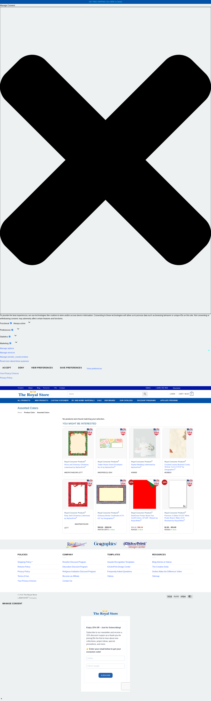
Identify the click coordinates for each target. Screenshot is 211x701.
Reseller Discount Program (74, 562)
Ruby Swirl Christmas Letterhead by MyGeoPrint (77, 517)
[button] (105, 160)
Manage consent (12, 604)
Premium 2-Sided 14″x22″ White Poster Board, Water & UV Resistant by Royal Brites (176, 518)
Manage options (7, 348)
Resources (46, 388)
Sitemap (155, 576)
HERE (112, 2)
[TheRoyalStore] (40, 394)
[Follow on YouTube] (192, 388)
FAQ (55, 388)
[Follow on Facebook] (183, 388)
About (30, 388)
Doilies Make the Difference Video (167, 571)
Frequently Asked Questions (119, 571)
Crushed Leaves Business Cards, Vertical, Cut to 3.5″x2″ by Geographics (177, 467)
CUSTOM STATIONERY (60, 400)
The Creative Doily (160, 567)
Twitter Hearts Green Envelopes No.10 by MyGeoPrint (110, 466)
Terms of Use (23, 576)
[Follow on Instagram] (185, 388)
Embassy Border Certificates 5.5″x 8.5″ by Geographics (111, 517)
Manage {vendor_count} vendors (14, 357)
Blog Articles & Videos (162, 562)
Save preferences (71, 368)
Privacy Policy (6, 378)
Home (20, 412)
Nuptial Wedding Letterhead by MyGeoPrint (143, 466)
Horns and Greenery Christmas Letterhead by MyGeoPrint (76, 466)
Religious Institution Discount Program (79, 571)
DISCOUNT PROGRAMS (146, 400)
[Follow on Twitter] (187, 388)
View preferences (42, 368)
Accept (6, 368)
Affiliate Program (169, 400)
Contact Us (67, 581)
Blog (38, 388)
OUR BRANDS (109, 400)
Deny (21, 368)
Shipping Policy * (25, 562)
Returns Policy (24, 567)
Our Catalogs (126, 400)
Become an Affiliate (71, 576)
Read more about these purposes (14, 361)
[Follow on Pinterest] (190, 388)
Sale (99, 400)
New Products (41, 400)
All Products (24, 400)
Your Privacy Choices (9, 373)
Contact (62, 388)
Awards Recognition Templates (120, 562)
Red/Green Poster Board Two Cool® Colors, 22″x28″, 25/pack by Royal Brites (144, 518)
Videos (110, 576)
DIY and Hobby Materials (83, 400)
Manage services (7, 353)
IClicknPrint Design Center (118, 567)
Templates (21, 388)
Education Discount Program (75, 567)
